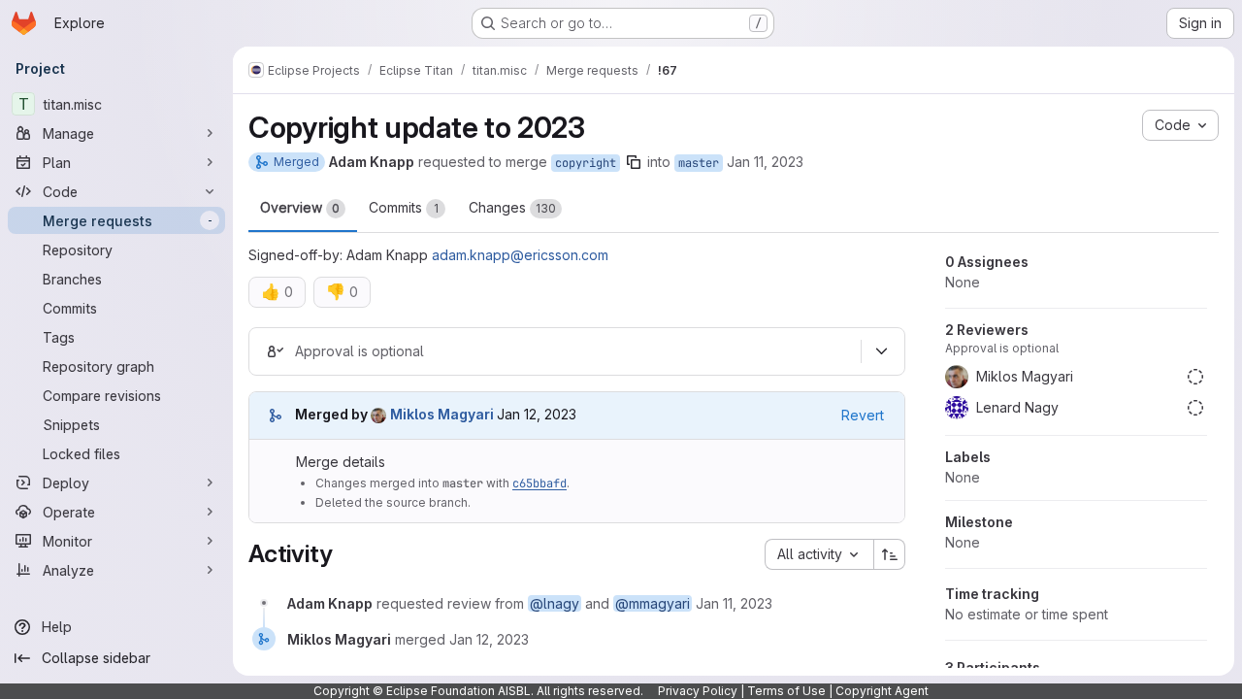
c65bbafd (539, 483)
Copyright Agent (882, 690)
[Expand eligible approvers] (881, 351)
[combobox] (819, 554)
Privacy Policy (697, 690)
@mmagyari (652, 603)
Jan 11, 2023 (765, 161)
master (698, 163)
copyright (585, 163)
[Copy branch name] (633, 162)
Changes (512, 207)
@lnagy (554, 603)
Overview (300, 207)
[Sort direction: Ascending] (889, 554)
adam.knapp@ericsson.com (520, 255)
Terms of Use (786, 690)
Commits (404, 207)
